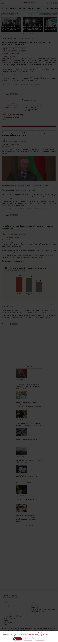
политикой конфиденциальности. (38, 635)
